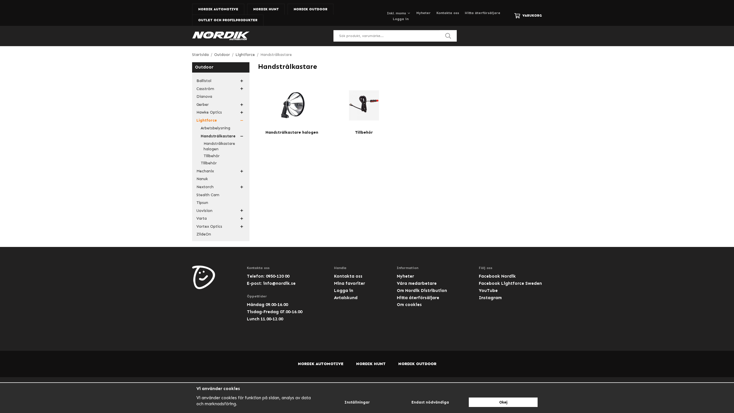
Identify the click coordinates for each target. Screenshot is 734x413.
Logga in (401, 19)
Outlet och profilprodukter (227, 20)
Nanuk (202, 178)
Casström (205, 88)
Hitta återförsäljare (482, 13)
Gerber (202, 104)
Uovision (204, 210)
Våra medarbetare (417, 283)
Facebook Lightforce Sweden (510, 283)
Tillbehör (212, 155)
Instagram (490, 297)
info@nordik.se (279, 283)
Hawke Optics (209, 112)
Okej (503, 402)
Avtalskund (346, 297)
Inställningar (357, 402)
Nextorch (205, 186)
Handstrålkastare (218, 136)
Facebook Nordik (497, 276)
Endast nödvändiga (430, 402)
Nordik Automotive (218, 9)
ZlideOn (203, 234)
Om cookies (409, 304)
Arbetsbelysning (215, 128)
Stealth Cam (207, 194)
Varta (201, 218)
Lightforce (206, 120)
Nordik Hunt (266, 9)
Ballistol (203, 80)
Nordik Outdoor (310, 9)
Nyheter (423, 13)
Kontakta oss (447, 13)
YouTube (488, 290)
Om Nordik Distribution (422, 290)
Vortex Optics (209, 226)
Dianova (204, 96)
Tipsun (202, 202)
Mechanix (205, 171)
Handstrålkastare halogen (219, 146)
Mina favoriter (349, 283)
